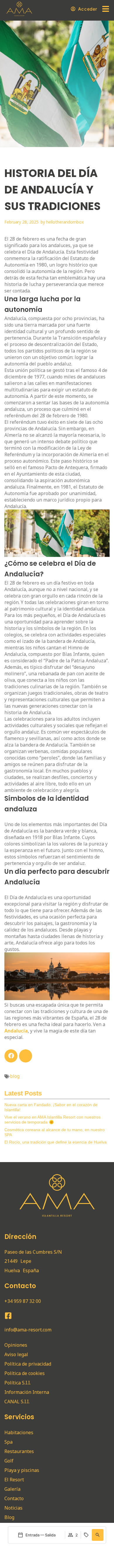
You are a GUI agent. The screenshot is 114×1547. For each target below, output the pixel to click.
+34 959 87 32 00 (22, 1301)
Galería (12, 1489)
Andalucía (16, 1031)
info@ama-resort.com (27, 1329)
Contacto (14, 1498)
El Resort (14, 1479)
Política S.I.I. (17, 1382)
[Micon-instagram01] (19, 1315)
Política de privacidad (27, 1364)
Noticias (13, 1508)
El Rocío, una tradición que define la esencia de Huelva (55, 1142)
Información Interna (26, 1392)
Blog (9, 1517)
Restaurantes (19, 1451)
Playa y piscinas (21, 1470)
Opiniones (15, 1345)
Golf (8, 1460)
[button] (97, 1535)
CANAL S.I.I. (17, 1401)
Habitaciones (18, 1432)
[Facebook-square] (8, 1315)
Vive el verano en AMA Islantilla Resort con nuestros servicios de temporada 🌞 (52, 1119)
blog (15, 1076)
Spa (8, 1442)
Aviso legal (16, 1354)
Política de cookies (24, 1373)
